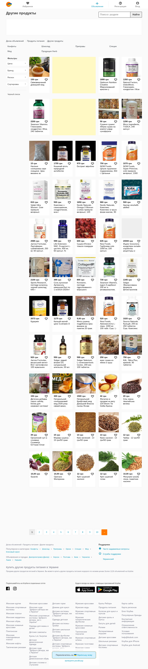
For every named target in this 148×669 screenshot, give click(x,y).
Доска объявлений (15, 41)
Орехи (68, 549)
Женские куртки (13, 603)
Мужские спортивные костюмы (85, 612)
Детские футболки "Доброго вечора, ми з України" (62, 637)
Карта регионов (129, 607)
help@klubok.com (130, 637)
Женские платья (14, 613)
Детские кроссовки (107, 637)
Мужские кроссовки (84, 603)
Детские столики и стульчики (37, 663)
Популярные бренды (131, 615)
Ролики (102, 627)
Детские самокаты (37, 632)
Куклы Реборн (105, 603)
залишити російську (74, 660)
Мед (10, 51)
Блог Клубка (127, 611)
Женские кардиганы (15, 617)
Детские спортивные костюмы (108, 646)
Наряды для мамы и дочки (39, 627)
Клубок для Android (131, 645)
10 (97, 532)
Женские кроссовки (38, 603)
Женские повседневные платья (13, 637)
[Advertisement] (74, 27)
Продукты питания (35, 41)
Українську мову (84, 655)
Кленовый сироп (13, 552)
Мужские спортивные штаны (85, 639)
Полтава (66, 557)
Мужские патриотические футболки (82, 619)
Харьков (18, 560)
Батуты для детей (107, 623)
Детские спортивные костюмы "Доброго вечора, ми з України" (62, 647)
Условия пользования (128, 632)
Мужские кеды (82, 607)
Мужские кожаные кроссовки (83, 626)
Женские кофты (13, 643)
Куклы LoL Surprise (38, 636)
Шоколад (45, 46)
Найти (136, 14)
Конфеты (12, 46)
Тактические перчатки (81, 633)
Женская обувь (13, 621)
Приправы (80, 46)
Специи (113, 46)
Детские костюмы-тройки (61, 624)
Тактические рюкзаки (16, 647)
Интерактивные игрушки (106, 632)
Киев (76, 557)
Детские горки (58, 603)
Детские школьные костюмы (61, 630)
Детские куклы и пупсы (106, 618)
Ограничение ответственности (129, 626)
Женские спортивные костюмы (16, 608)
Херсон (56, 557)
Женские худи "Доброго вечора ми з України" (38, 609)
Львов (8, 560)
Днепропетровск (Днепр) (39, 557)
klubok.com (9, 4)
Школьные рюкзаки (108, 641)
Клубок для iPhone (130, 641)
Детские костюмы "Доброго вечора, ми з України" (62, 613)
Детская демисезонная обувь (39, 657)
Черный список (14, 94)
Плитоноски (11, 631)
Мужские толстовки (84, 644)
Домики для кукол (60, 607)
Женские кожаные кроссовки (14, 626)
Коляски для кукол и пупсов (108, 612)
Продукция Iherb (49, 51)
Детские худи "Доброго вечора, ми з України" (39, 650)
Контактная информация (128, 620)
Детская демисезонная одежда (36, 642)
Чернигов (86, 557)
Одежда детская (60, 619)
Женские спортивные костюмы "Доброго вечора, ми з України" (39, 618)
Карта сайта (127, 603)
